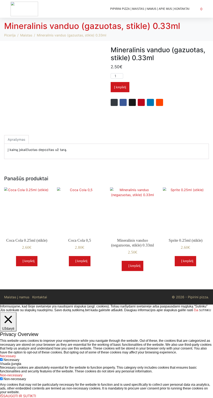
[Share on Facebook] (123, 102)
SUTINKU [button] (205, 310)
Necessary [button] (8, 356)
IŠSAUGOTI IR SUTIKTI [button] (18, 396)
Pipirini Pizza (120, 8)
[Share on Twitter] (132, 102)
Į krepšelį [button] (28, 261)
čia (196, 310)
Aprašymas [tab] (16, 139)
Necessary (11, 360)
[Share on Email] (114, 102)
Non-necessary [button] (11, 375)
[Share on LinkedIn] (150, 102)
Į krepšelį (120, 87)
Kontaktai (181, 8)
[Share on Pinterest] (141, 102)
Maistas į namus (144, 8)
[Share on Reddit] (159, 102)
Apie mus (165, 8)
